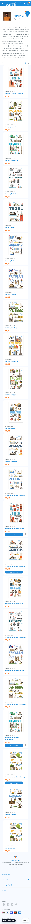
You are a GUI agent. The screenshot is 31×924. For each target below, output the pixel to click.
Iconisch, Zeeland (10, 261)
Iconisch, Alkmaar (10, 814)
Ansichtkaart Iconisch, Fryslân (14, 670)
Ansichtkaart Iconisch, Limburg (15, 777)
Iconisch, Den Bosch (11, 361)
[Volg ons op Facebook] (4, 904)
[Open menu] (2, 3)
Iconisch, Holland (10, 127)
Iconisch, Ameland (11, 461)
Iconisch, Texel (9, 227)
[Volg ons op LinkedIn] (12, 904)
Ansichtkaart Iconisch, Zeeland (15, 495)
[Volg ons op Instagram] (8, 904)
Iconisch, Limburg (10, 848)
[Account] (24, 3)
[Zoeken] (21, 3)
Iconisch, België (10, 428)
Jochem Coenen (10, 91)
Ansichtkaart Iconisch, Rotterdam (15, 637)
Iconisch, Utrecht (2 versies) (14, 93)
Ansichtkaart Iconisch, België (14, 603)
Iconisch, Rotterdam (11, 194)
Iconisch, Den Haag (11, 328)
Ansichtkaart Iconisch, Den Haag (15, 704)
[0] (28, 3)
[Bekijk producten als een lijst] (28, 63)
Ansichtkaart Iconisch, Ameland (15, 566)
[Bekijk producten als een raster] (25, 63)
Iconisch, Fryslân (10, 294)
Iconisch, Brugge (10, 395)
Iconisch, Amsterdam (12, 160)
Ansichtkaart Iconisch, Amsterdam (12, 738)
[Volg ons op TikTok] (16, 904)
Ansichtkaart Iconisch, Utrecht (14, 528)
